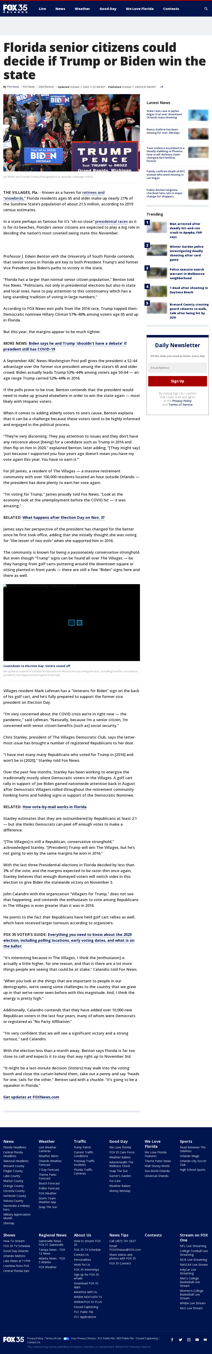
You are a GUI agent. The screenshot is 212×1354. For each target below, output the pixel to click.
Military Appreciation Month (17, 1216)
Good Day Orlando (16, 1251)
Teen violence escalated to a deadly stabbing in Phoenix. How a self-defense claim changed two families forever (165, 154)
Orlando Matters (14, 1256)
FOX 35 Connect (120, 1263)
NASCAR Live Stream (194, 1265)
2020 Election (46, 87)
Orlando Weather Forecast (50, 1163)
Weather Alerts (49, 1156)
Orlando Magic (190, 1156)
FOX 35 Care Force (122, 1152)
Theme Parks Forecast (48, 1176)
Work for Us (82, 1265)
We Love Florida (120, 1147)
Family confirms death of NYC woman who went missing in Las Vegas (166, 174)
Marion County (13, 1181)
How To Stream (14, 1241)
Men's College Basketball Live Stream (190, 1282)
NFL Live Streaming (193, 1246)
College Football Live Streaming (194, 1253)
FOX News (29, 87)
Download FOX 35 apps (86, 1285)
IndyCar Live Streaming (188, 1271)
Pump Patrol (82, 1147)
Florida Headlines (14, 1147)
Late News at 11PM (16, 1261)
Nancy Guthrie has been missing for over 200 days (163, 131)
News (8, 1141)
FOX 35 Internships (86, 1269)
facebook (172, 1339)
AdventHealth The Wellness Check (121, 1164)
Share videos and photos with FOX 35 (122, 1256)
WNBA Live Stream (193, 1303)
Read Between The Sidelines (193, 1149)
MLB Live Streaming (193, 1260)
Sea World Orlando (157, 1171)
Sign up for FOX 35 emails (86, 1276)
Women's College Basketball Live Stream (191, 1294)
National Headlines (16, 1161)
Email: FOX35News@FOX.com (125, 1248)
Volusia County (13, 1201)
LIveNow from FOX (16, 1266)
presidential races (111, 221)
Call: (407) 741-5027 (122, 1241)
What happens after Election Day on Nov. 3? (64, 517)
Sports (186, 1141)
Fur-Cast (115, 1181)
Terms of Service (180, 404)
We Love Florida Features (155, 1154)
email (205, 1339)
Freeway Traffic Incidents (84, 1163)
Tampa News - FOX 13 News (52, 1251)
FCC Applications (85, 1317)
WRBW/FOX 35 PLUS (88, 1302)
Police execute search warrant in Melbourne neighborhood (187, 273)
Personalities (82, 1260)
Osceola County (14, 1191)
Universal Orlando (157, 1176)
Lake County (11, 1176)
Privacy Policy (182, 401)
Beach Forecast (49, 1183)
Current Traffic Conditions (83, 1154)
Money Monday (119, 1191)
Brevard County (13, 1166)
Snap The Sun (48, 1207)
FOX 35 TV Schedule (16, 1246)
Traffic (80, 1141)
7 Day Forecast (49, 1170)
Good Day (118, 1141)
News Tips (118, 1235)
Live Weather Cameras (47, 1149)
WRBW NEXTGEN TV (88, 1297)
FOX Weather (48, 1193)
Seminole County (14, 1196)
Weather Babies (120, 1157)
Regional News (52, 1235)
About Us (82, 1235)
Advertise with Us (85, 1292)
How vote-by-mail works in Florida (55, 806)
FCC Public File (83, 1312)
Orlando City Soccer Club (193, 1163)
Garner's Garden (120, 1176)
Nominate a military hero (16, 1207)
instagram (189, 1339)
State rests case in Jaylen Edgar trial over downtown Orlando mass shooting (164, 114)
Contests (153, 1235)
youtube (197, 1339)
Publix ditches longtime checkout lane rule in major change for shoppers (165, 193)
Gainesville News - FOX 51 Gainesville (51, 1243)
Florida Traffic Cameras (83, 1171)
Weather (47, 1141)
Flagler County (13, 1171)
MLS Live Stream (191, 1308)
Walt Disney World (157, 1166)
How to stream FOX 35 (87, 1243)
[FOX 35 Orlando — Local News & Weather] (17, 9)
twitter (180, 1339)
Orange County (13, 1186)
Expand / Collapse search (206, 9)
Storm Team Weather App (47, 1200)
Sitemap (8, 1223)
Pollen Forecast (49, 1188)
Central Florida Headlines (13, 1154)
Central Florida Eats (16, 1271)
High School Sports (192, 1170)
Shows (9, 1235)
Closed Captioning (86, 1307)
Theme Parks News (158, 1161)
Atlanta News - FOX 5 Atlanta (52, 1260)
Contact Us (81, 1255)
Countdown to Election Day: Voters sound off (36, 666)
